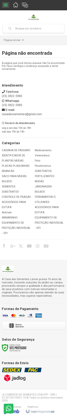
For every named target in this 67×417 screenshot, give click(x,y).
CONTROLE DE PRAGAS (16, 197)
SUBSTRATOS (10, 191)
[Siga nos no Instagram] (37, 246)
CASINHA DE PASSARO (16, 150)
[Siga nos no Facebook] (4, 246)
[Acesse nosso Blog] (46, 246)
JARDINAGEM (43, 186)
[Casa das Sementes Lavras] (33, 17)
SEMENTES (8, 186)
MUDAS (39, 181)
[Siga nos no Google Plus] (12, 246)
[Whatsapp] (8, 408)
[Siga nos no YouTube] (29, 246)
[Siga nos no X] (21, 246)
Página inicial (12, 40)
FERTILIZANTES (44, 176)
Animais (7, 212)
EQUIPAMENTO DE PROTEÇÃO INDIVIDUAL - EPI (16, 228)
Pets (37, 160)
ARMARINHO (9, 217)
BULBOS (7, 181)
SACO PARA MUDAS (14, 176)
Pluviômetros (43, 165)
